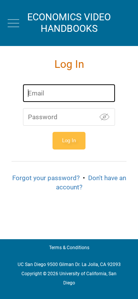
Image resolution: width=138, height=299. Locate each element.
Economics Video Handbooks (69, 23)
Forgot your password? (46, 178)
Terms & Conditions (69, 247)
